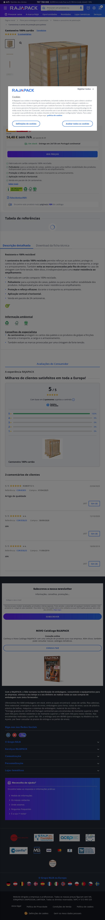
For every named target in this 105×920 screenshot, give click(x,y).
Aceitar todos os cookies (77, 123)
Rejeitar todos (84, 89)
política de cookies (54, 115)
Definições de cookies (26, 123)
